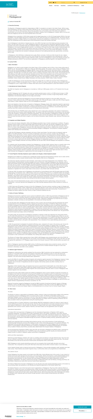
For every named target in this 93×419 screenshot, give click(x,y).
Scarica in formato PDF (14, 21)
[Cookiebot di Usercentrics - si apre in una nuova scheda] (8, 416)
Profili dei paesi (74, 12)
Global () (83, 2)
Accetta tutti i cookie (82, 407)
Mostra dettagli (20, 416)
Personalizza (82, 410)
